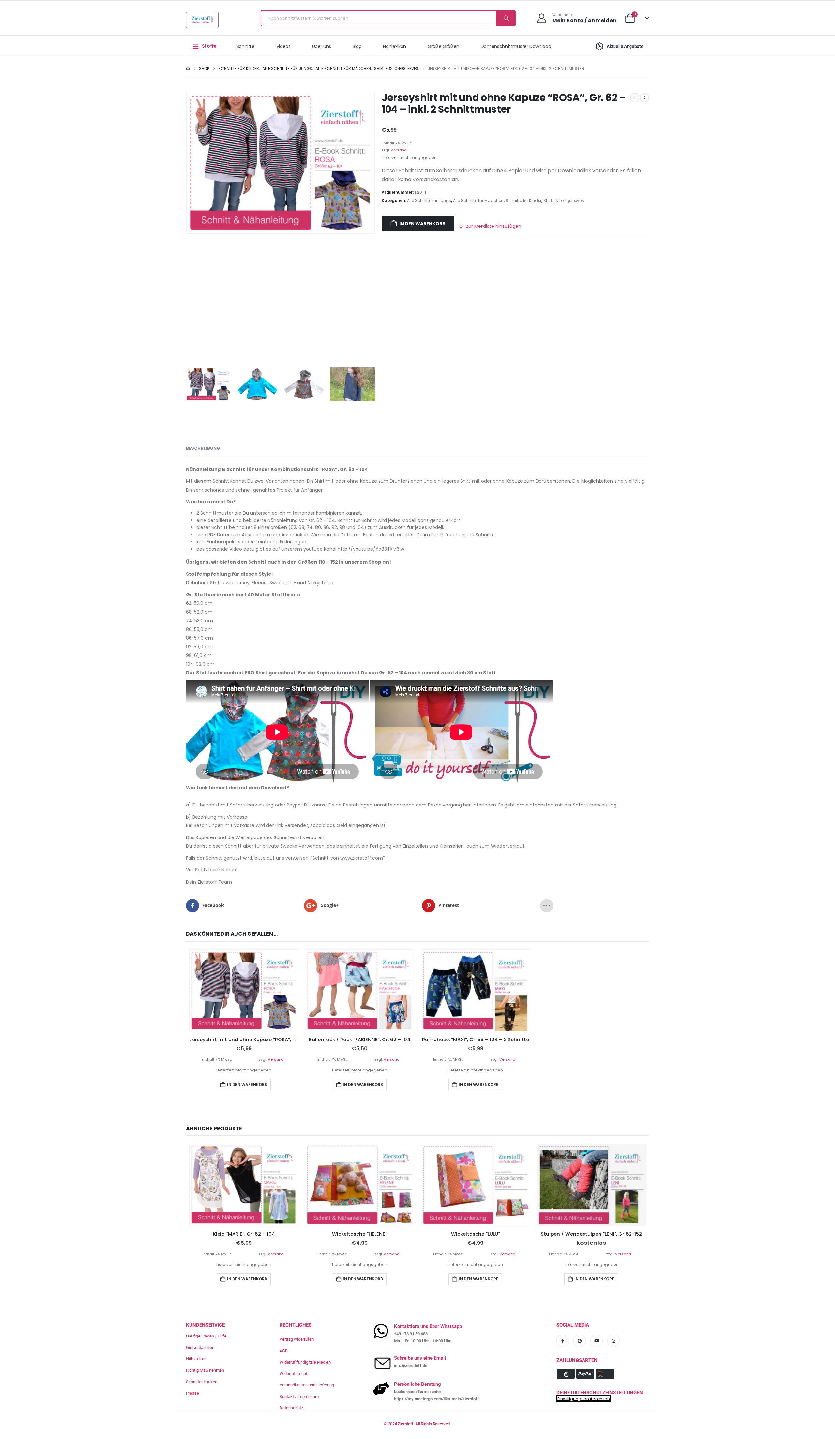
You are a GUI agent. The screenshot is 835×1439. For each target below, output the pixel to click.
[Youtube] (596, 1341)
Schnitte (245, 46)
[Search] (505, 18)
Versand (399, 150)
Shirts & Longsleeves (563, 200)
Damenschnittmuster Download (516, 46)
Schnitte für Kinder (523, 200)
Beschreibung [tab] (203, 448)
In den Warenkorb (422, 223)
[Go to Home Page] (188, 68)
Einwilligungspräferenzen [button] (583, 1398)
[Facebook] (562, 1341)
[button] (489, 226)
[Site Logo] (202, 20)
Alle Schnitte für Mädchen (478, 200)
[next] (644, 97)
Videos (283, 46)
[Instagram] (613, 1341)
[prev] (634, 97)
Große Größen (443, 46)
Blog (357, 46)
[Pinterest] (579, 1341)
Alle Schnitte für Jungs (429, 200)
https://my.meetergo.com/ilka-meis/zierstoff (436, 1398)
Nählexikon (394, 46)
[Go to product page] (244, 990)
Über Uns (321, 46)
